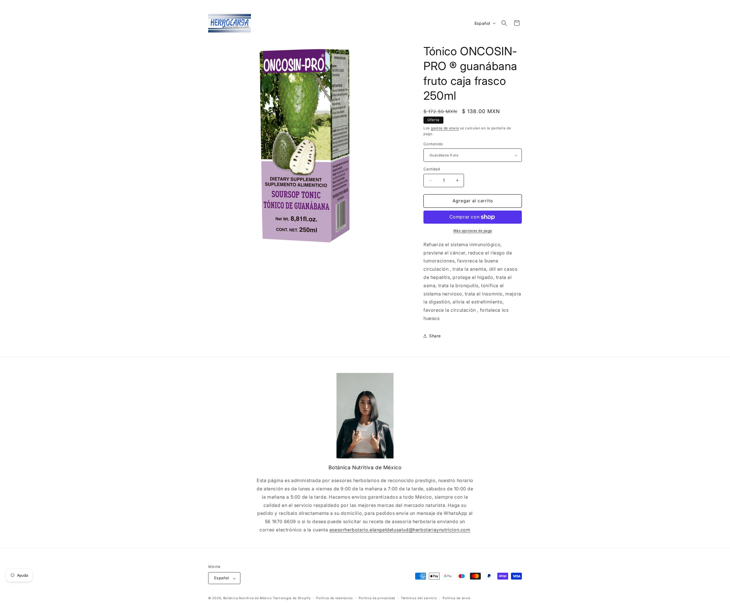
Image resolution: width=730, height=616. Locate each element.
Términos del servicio (419, 598)
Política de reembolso (334, 598)
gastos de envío (445, 128)
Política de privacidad (377, 598)
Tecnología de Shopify (292, 598)
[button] (504, 23)
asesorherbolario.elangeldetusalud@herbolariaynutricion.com (400, 530)
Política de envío (457, 598)
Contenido (433, 144)
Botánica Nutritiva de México (247, 598)
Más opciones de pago (472, 231)
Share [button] (435, 335)
